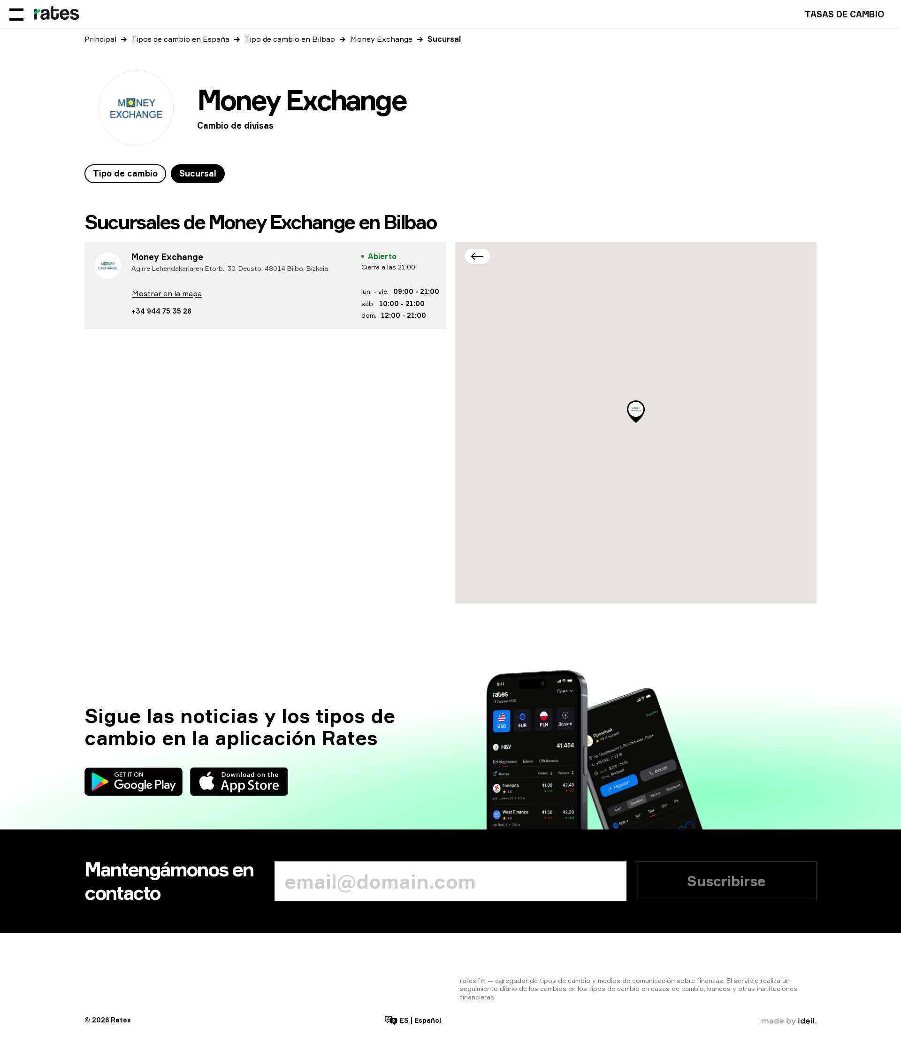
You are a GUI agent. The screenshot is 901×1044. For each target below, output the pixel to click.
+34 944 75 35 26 (161, 311)
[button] (636, 411)
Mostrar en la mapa (167, 293)
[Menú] (16, 14)
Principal (100, 39)
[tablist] (154, 173)
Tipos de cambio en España (180, 39)
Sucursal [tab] (197, 173)
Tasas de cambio (844, 14)
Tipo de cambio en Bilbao (289, 39)
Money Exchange (381, 39)
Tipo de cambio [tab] (125, 173)
